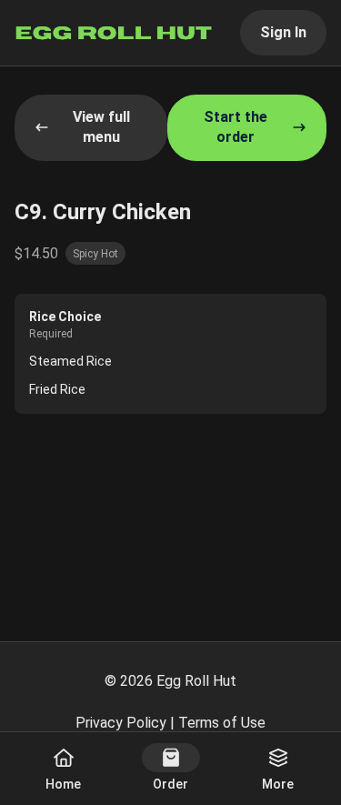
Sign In (283, 32)
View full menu (101, 127)
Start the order (235, 127)
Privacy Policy (120, 722)
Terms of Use (222, 722)
